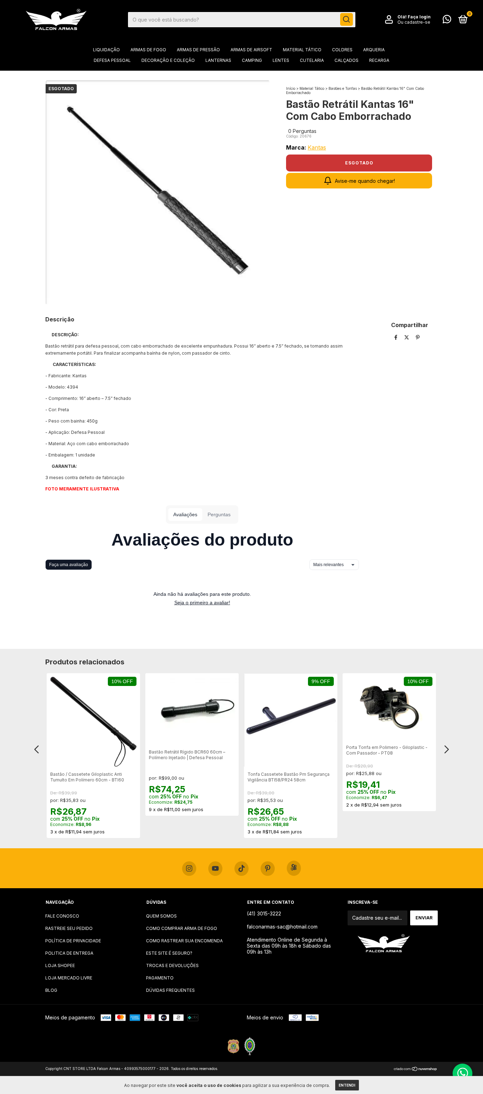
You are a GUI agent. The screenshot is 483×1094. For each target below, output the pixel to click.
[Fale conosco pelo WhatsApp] (447, 20)
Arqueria (374, 49)
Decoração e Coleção (168, 60)
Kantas (317, 147)
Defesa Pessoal (112, 60)
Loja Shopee (60, 965)
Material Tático (302, 49)
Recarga (379, 60)
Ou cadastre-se (413, 22)
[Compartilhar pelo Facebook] (396, 337)
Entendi (347, 1085)
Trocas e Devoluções (172, 965)
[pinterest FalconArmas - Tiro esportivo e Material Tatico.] (268, 868)
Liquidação (106, 49)
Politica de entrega (69, 953)
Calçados (346, 60)
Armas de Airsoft (251, 49)
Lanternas (218, 60)
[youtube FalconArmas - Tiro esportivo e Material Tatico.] (215, 868)
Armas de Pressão (198, 49)
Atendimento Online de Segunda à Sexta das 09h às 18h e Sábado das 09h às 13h (289, 946)
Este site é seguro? (169, 953)
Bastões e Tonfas (343, 88)
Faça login (419, 16)
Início (290, 88)
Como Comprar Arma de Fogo (181, 928)
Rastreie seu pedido (69, 928)
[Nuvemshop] (416, 1069)
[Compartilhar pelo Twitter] (407, 337)
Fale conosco (62, 916)
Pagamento (160, 977)
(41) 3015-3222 (264, 913)
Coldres (342, 49)
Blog (51, 990)
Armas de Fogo (148, 49)
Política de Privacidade (73, 940)
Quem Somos (161, 916)
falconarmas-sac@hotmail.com (282, 927)
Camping (252, 60)
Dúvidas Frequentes (170, 990)
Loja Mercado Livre (68, 977)
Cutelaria (312, 60)
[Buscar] (346, 19)
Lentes (281, 60)
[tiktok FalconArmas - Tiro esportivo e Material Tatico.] (241, 868)
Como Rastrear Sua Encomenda (184, 940)
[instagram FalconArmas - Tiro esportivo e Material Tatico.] (189, 868)
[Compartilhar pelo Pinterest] (418, 337)
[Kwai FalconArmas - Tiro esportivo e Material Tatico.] (294, 868)
